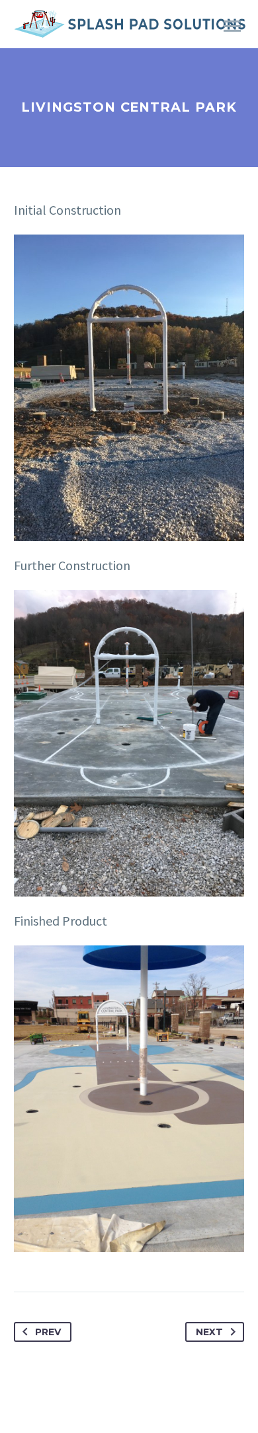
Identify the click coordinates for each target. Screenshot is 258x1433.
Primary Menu (232, 26)
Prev (48, 1332)
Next (209, 1332)
